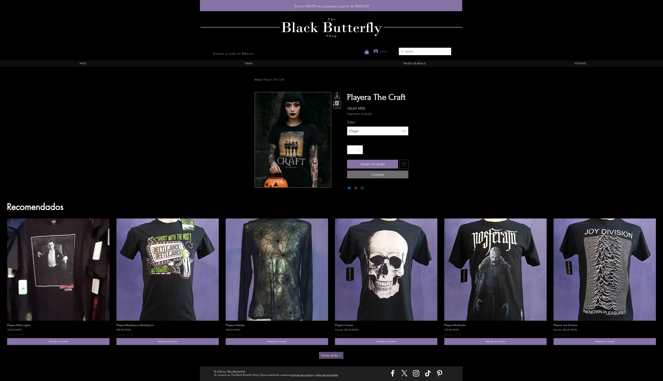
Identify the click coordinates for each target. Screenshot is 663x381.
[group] (331, 281)
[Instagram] (416, 373)
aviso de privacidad (327, 375)
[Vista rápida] (58, 270)
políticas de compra (301, 375)
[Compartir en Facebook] (349, 188)
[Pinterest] (439, 373)
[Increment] (358, 149)
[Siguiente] (661, 269)
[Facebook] (392, 373)
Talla (352, 122)
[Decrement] (351, 149)
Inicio (258, 79)
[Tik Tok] (428, 373)
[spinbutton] (354, 149)
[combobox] (377, 130)
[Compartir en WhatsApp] (362, 188)
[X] (404, 373)
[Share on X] (369, 188)
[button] (366, 51)
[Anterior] (2, 269)
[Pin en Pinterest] (356, 188)
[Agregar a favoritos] (404, 164)
